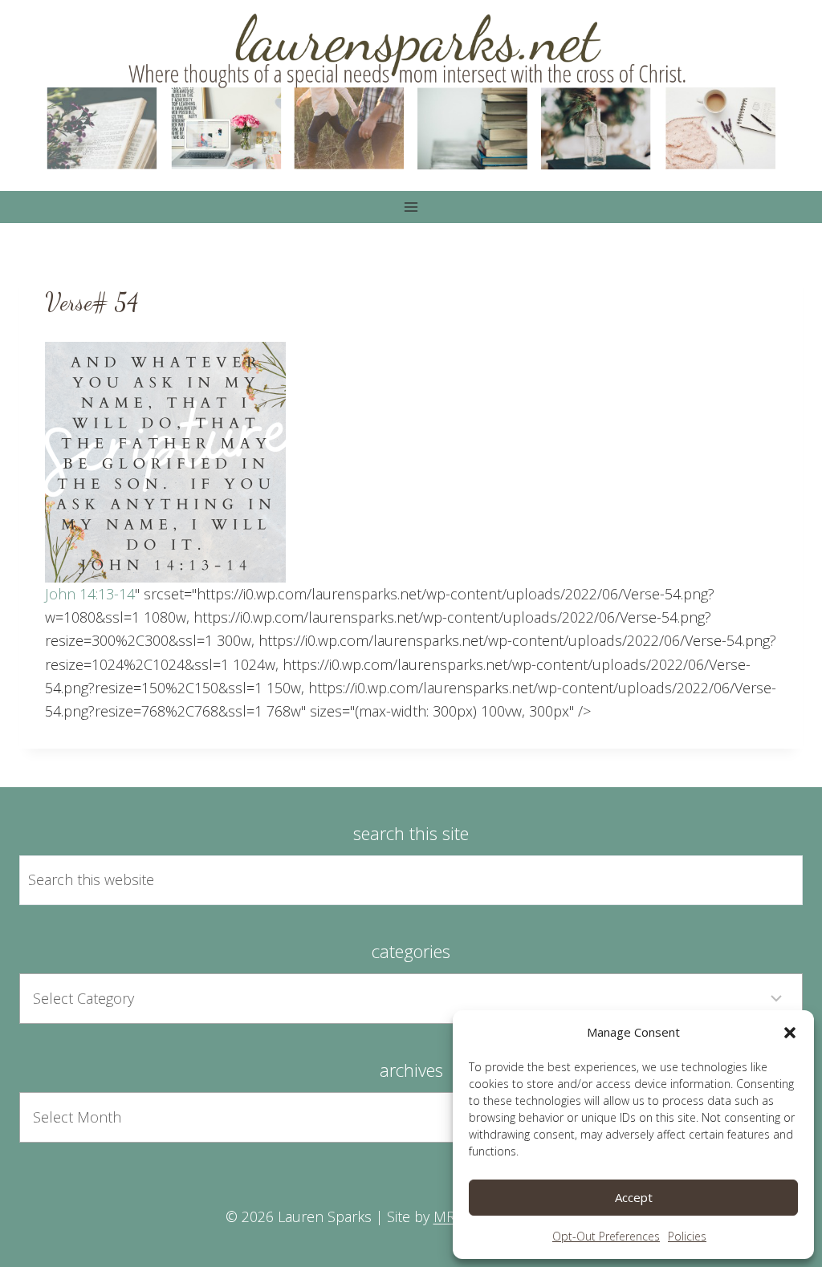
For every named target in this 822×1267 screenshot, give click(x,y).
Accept (634, 1197)
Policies (687, 1236)
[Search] (772, 880)
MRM (450, 1216)
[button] (790, 1033)
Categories (411, 951)
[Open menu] (411, 206)
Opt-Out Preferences (606, 1236)
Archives (411, 1070)
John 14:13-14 (90, 593)
